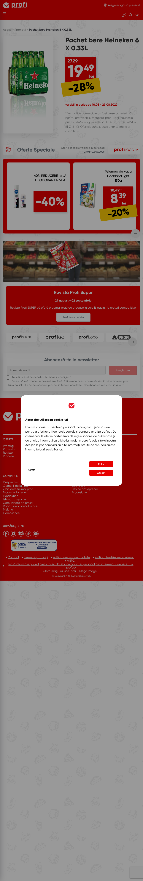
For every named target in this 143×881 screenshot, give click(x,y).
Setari (31, 469)
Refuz (101, 464)
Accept (101, 472)
